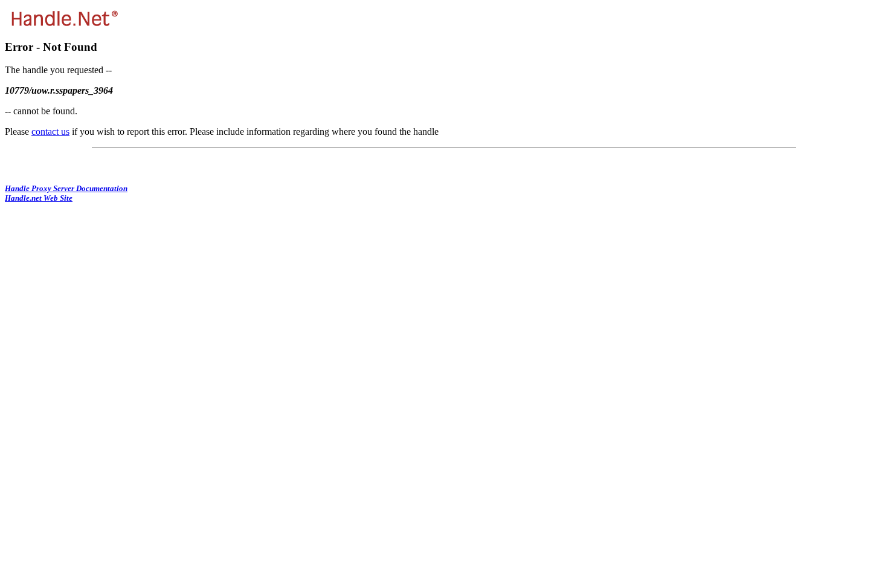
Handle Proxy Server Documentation (66, 188)
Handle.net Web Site (38, 198)
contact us (50, 131)
